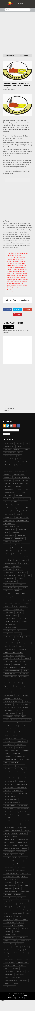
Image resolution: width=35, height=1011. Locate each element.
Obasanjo (26, 830)
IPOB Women (8, 710)
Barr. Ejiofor (7, 508)
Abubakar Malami (9, 452)
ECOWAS (17, 603)
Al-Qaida (7, 474)
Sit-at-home (7, 919)
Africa (27, 459)
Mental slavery (20, 747)
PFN (14, 857)
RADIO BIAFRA (21, 882)
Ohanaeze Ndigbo (9, 839)
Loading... (6, 410)
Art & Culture (21, 492)
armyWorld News (9, 492)
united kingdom (9, 962)
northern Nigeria (9, 827)
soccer (24, 919)
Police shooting (9, 864)
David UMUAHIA (19, 584)
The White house (9, 950)
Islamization (8, 716)
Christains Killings (18, 554)
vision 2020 (14, 968)
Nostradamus (22, 827)
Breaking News (19, 538)
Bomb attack (8, 538)
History (25, 670)
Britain (6, 541)
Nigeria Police (8, 784)
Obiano (6, 833)
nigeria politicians (21, 784)
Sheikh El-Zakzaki (17, 913)
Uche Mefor (26, 956)
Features (7, 640)
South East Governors (10, 928)
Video (6, 968)
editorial (26, 603)
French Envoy (22, 649)
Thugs (19, 950)
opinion (24, 848)
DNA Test (17, 590)
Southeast (18, 931)
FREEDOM (21, 646)
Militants (7, 753)
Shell (27, 913)
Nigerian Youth (8, 815)
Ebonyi (27, 600)
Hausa (23, 667)
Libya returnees (21, 741)
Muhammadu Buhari (10, 759)
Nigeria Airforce (9, 772)
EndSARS (7, 615)
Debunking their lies (10, 587)
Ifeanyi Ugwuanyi (9, 683)
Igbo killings (8, 686)
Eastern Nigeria (8, 597)
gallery (6, 658)
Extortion (24, 621)
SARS (5, 907)
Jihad (28, 719)
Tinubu (27, 950)
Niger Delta (20, 765)
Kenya (6, 735)
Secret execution (9, 910)
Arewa (26, 489)
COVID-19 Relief (9, 572)
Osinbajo (14, 854)
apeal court (18, 486)
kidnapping (14, 735)
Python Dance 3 (8, 882)
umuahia (19, 959)
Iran (16, 710)
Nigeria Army (21, 772)
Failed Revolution (9, 630)
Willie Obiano (20, 974)
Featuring (16, 640)
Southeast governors (10, 934)
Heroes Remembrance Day (11, 670)
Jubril (15, 726)
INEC (18, 695)
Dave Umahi (7, 584)
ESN (20, 618)
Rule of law (14, 900)
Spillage (6, 940)
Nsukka (6, 830)
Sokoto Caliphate (9, 922)
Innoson (25, 695)
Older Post (23, 300)
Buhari (6, 548)
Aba (27, 443)
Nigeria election (24, 778)
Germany (22, 661)
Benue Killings (8, 514)
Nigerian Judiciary (9, 805)
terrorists (15, 947)
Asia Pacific (19, 495)
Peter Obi (7, 857)
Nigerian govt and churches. (12, 802)
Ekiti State (23, 606)
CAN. (21, 548)
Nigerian (7, 790)
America (17, 480)
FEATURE (18, 636)
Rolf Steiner (21, 897)
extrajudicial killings (10, 627)
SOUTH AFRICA (8, 925)
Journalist (7, 726)
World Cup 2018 (15, 977)
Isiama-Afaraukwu (9, 713)
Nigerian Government (10, 799)
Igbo (19, 683)
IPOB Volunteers (23, 707)
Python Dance (14, 879)
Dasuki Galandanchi (10, 581)
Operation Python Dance (11, 848)
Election (6, 609)
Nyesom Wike (16, 830)
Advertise (20, 996)
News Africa (14, 762)
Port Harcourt (21, 867)
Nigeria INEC (21, 781)
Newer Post (11, 300)
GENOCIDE (26, 658)
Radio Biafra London (10, 885)
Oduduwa (23, 833)
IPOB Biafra (24, 704)
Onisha (6, 845)
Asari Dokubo (8, 495)
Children (6, 554)
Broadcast (25, 544)
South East (20, 925)
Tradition (17, 953)
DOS (17, 594)
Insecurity (7, 698)
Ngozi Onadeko (8, 765)
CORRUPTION (8, 569)
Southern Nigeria (9, 937)
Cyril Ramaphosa (9, 578)
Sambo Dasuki (22, 904)
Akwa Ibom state (20, 471)
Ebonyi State (8, 603)
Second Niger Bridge (17, 907)
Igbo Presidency (20, 686)
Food (5, 646)
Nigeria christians (9, 775)
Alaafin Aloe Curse (18, 474)
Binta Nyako (15, 532)
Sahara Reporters (9, 904)
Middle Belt (14, 750)
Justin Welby (8, 729)
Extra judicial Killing (10, 624)
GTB (5, 667)
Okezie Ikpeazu (22, 842)
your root (15, 983)
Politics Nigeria (8, 867)
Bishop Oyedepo (9, 535)
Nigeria (23, 768)
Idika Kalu (21, 680)
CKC (11, 560)
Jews (22, 719)
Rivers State (17, 894)
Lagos (22, 738)
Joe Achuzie (7, 722)
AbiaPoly (26, 449)
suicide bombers (24, 940)
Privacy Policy (12, 998)
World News (23, 980)
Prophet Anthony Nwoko (11, 876)
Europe (6, 621)
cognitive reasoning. (10, 563)
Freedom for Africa (9, 649)
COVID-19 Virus (21, 572)
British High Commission (11, 544)
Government (17, 664)
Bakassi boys (20, 505)
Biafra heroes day (22, 520)
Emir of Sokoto (8, 612)
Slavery (17, 919)
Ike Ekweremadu (9, 689)
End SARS (19, 612)
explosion (15, 621)
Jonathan (26, 722)
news (5, 762)
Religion (17, 888)
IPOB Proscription (9, 707)
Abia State (17, 449)
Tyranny (6, 956)
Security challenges (23, 910)
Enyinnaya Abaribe (9, 618)
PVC (5, 879)
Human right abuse (10, 676)
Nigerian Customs (9, 796)
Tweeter (18, 309)
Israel (17, 716)
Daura (21, 581)
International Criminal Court (12, 701)
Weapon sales (8, 974)
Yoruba (6, 983)
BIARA (6, 532)
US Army (6, 965)
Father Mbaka (8, 636)
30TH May (19, 443)
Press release (8, 870)
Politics (19, 864)
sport (14, 940)
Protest (24, 876)
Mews (6, 750)
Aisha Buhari (16, 468)
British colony (16, 541)
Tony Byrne (7, 953)
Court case (19, 569)
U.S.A (18, 956)
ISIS (20, 713)
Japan (6, 719)
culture (20, 575)
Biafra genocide (9, 520)
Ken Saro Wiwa (8, 732)
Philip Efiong (23, 857)
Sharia (6, 913)
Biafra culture (8, 517)
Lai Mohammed (8, 741)
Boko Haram (21, 535)
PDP (21, 854)
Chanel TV (23, 551)
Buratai (14, 548)
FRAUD (13, 646)
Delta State (23, 587)
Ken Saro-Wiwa (21, 732)
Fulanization (20, 655)
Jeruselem (14, 719)
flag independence (24, 643)
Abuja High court (9, 455)
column (6, 566)
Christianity (7, 557)
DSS (23, 594)
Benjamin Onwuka (22, 511)
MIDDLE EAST (25, 750)
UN (27, 959)
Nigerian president (22, 808)
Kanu (16, 729)
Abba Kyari (7, 449)
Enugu (15, 615)
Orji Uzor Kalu (22, 851)
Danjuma (20, 578)
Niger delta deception (10, 768)
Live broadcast (8, 744)
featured (27, 636)
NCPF (27, 759)
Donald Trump (8, 594)
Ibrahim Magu (23, 676)
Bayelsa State (19, 508)
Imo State (20, 689)
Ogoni (6, 836)
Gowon (26, 664)
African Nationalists (23, 462)
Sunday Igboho (8, 943)
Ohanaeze (14, 836)
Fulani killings (8, 655)
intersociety (7, 704)
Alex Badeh (7, 477)
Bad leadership (8, 505)
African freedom (9, 462)
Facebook (8, 309)
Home (9, 996)
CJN (5, 560)
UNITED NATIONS (22, 962)
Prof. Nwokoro (25, 873)
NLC (28, 815)
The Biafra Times (22, 993)
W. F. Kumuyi (20, 971)
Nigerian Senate (21, 812)
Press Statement (20, 870)
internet (27, 701)
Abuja (20, 452)
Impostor (7, 692)
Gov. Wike (7, 664)
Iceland (12, 680)
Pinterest (18, 314)
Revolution (7, 894)
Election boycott (17, 609)
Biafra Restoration (9, 529)
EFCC (15, 606)
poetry (6, 861)
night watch (20, 815)
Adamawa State (8, 459)
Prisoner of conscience (11, 873)
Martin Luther (8, 747)
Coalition (24, 560)
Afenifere (19, 459)
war (29, 971)
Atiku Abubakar (24, 498)
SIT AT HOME (19, 916)
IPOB (16, 704)
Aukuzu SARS (13, 501)
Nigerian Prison (9, 812)
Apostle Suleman (9, 489)
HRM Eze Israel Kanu (10, 673)
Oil (5, 842)
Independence (8, 695)
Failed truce (21, 630)
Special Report (22, 937)
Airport (6, 468)
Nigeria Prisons (8, 787)
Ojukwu (12, 842)
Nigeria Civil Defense (10, 778)
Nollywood (7, 824)
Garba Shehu (15, 658)
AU (5, 501)
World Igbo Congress (10, 980)
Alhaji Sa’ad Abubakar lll (22, 477)
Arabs (19, 489)
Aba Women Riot (9, 446)
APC (27, 483)
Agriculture (19, 465)
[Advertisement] (17, 33)
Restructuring (25, 891)
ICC (5, 680)
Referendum (7, 888)
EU (25, 618)
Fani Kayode (8, 633)
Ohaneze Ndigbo (23, 839)
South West (7, 931)
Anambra (7, 483)
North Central (26, 824)
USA (14, 965)
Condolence (15, 566)
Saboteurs (24, 900)
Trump (25, 953)
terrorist (6, 947)
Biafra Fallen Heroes (22, 517)
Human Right (24, 673)
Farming (17, 633)
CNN (17, 560)
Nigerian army (17, 790)
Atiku (14, 498)
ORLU (6, 854)
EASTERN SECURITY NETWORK (12, 600)
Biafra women (23, 529)
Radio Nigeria (24, 885)
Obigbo (14, 833)
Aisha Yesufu (8, 471)
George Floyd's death (10, 661)
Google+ (28, 309)
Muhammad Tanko (20, 756)
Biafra (18, 514)
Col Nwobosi (23, 563)
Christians (18, 557)
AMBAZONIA (7, 480)
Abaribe (20, 446)
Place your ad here (8, 408)
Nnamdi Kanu (8, 818)
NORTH (16, 824)
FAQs (26, 996)
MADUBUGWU (20, 744)
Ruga (5, 900)
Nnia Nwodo (25, 821)
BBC (27, 508)
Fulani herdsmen (17, 652)
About (14, 996)
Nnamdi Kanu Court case (11, 821)
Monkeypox (7, 756)
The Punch (25, 947)
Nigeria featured (9, 781)
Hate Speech (14, 667)
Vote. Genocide (8, 971)
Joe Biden (17, 722)
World (6, 977)
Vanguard (21, 965)
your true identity (9, 986)
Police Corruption (17, 861)
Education (7, 606)
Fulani (6, 652)
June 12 (23, 726)
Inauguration (17, 692)
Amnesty (25, 480)
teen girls (20, 943)
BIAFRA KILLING (9, 523)
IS (22, 710)
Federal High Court (9, 643)
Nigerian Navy (22, 805)
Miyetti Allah (17, 753)
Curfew (28, 575)
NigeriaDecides (21, 787)
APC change (7, 486)
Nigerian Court (23, 793)
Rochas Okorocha (9, 897)
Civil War (26, 557)
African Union (8, 465)
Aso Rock (7, 498)
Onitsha (14, 845)
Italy (23, 716)
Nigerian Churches (9, 793)
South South (24, 928)
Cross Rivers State (9, 575)
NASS (21, 759)
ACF (19, 455)
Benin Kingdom (9, 511)
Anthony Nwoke (18, 483)
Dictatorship (8, 590)
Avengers (23, 501)
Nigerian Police (8, 808)
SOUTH (20, 922)
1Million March (8, 443)
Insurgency (17, 698)
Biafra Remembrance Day (11, 526)
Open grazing (24, 845)
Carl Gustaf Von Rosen (10, 551)
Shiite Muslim (8, 916)
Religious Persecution (10, 891)
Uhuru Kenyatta (9, 959)
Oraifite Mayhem (9, 851)
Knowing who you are (10, 738)
